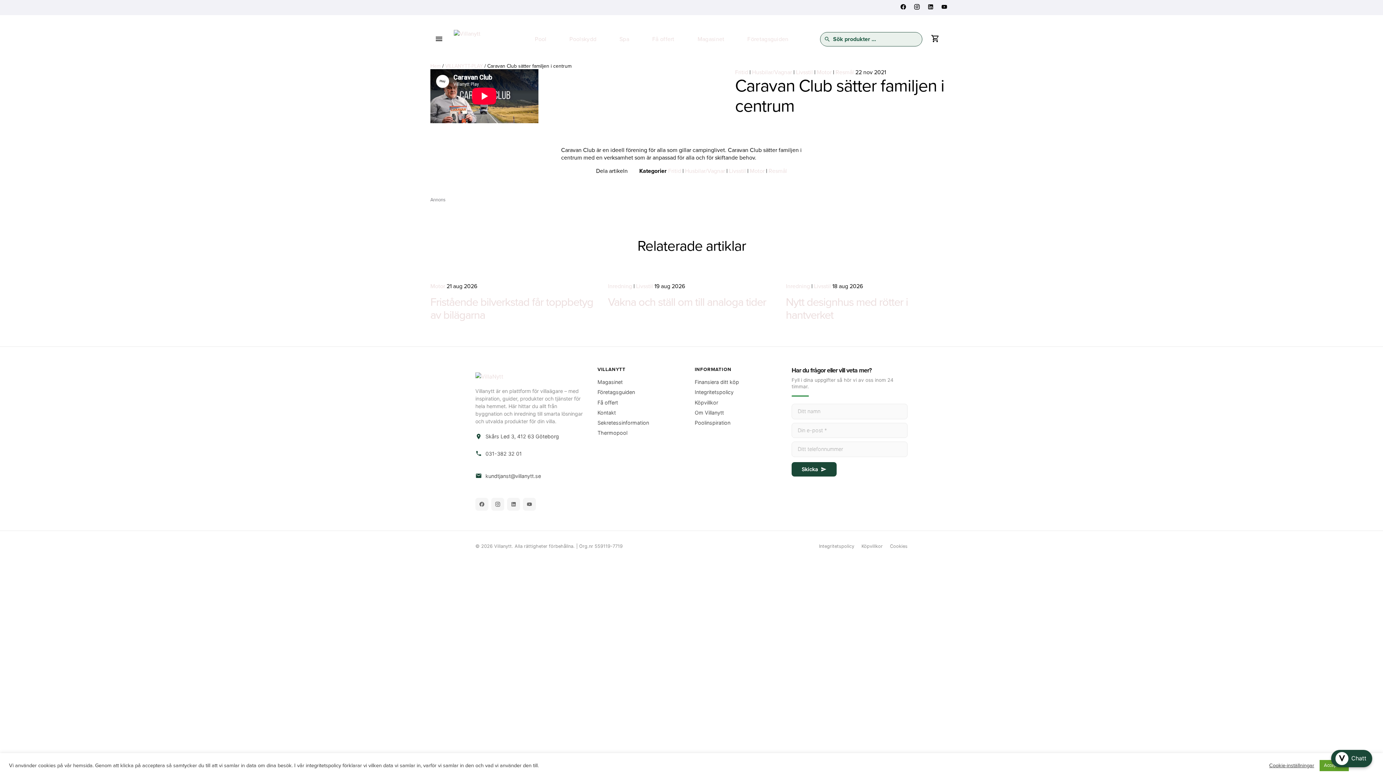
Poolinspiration (712, 423)
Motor (824, 72)
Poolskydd (582, 39)
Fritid (741, 72)
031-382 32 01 (503, 454)
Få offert (663, 39)
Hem (435, 66)
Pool (540, 39)
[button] (1351, 758)
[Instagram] (497, 504)
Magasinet (711, 39)
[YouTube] (529, 504)
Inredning (620, 286)
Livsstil (804, 72)
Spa (624, 39)
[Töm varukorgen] (935, 40)
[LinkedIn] (513, 504)
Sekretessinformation (623, 423)
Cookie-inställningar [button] (1291, 766)
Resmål (845, 72)
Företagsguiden (767, 39)
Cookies (899, 546)
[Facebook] (481, 504)
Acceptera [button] (1334, 765)
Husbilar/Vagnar (772, 72)
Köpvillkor (706, 402)
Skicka (810, 469)
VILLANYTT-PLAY (464, 66)
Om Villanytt (709, 413)
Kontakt (606, 413)
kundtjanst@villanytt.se (513, 476)
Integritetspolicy (714, 392)
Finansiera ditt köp (717, 382)
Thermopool (612, 433)
